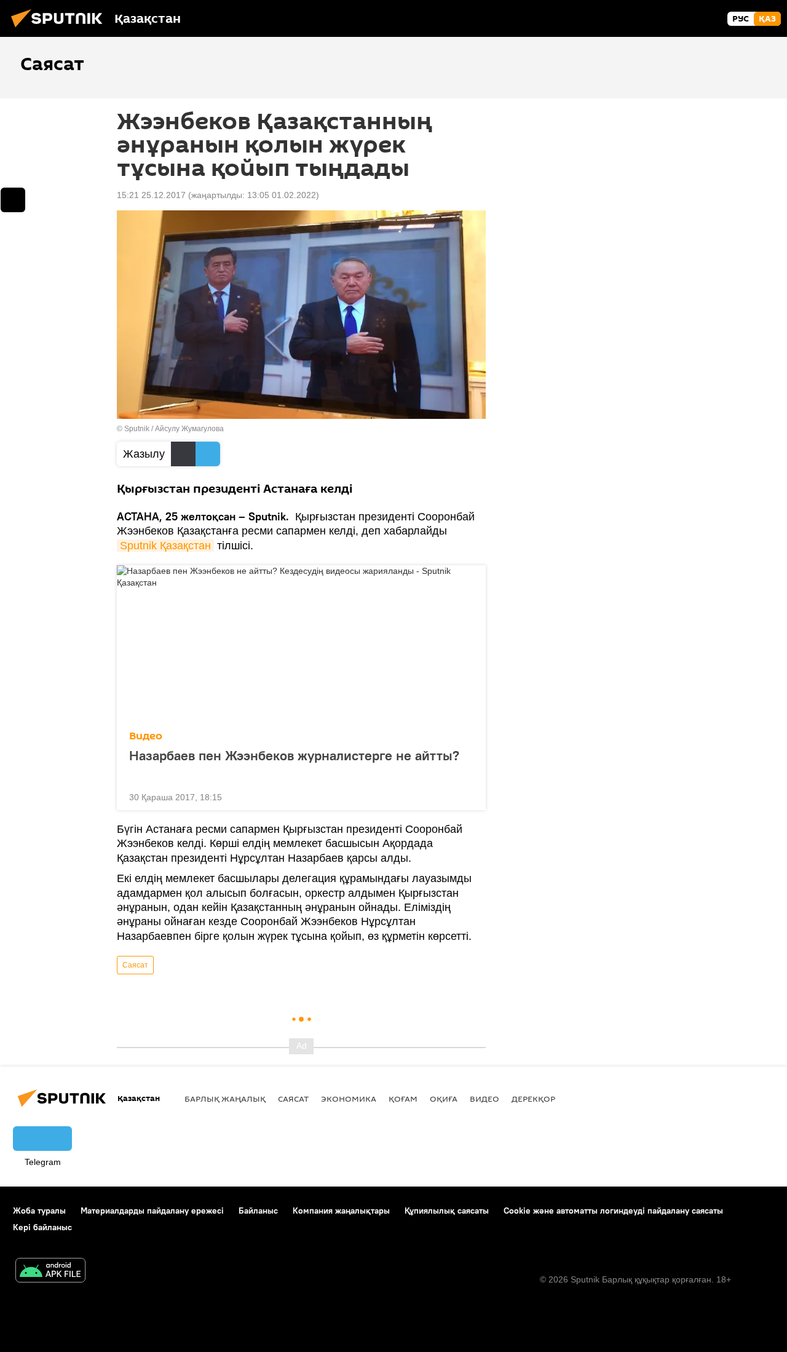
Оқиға (443, 1098)
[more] (466, 796)
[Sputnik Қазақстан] (60, 29)
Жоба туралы (39, 1210)
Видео (145, 736)
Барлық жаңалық (225, 1098)
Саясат (135, 965)
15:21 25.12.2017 (151, 195)
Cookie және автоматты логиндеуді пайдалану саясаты (613, 1210)
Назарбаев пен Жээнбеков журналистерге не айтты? (294, 755)
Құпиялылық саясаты (447, 1210)
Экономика (348, 1098)
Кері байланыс (42, 1227)
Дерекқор (533, 1098)
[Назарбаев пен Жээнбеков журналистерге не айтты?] (301, 644)
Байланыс (258, 1210)
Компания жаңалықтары (341, 1210)
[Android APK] (50, 1272)
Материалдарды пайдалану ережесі (152, 1210)
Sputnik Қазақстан (165, 545)
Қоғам (403, 1098)
